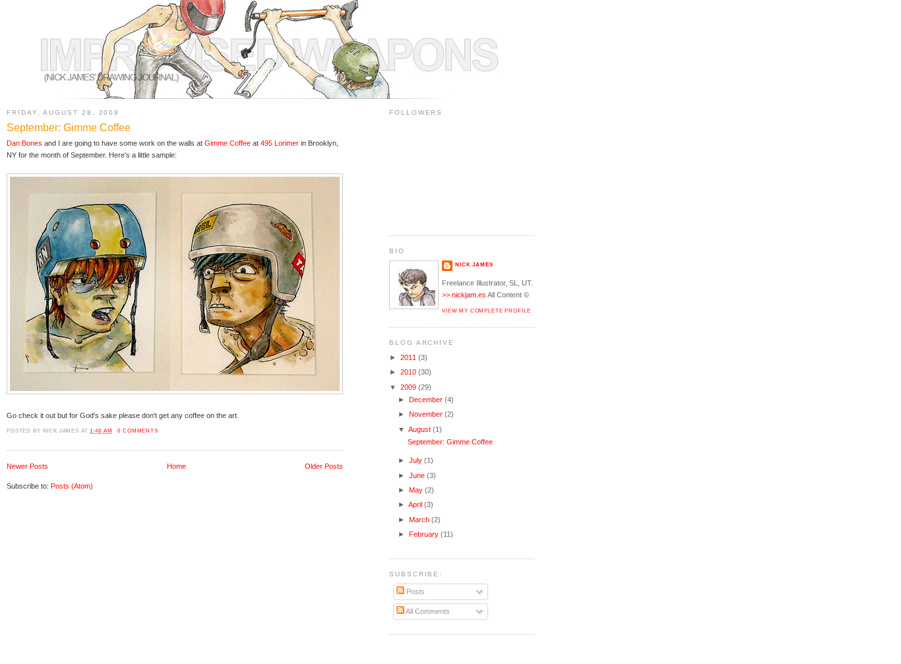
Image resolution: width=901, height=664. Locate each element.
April (416, 504)
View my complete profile (486, 310)
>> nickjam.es (464, 295)
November (427, 414)
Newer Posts (27, 466)
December (427, 400)
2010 (409, 372)
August (420, 429)
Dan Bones (24, 143)
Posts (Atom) (72, 486)
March (420, 520)
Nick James (474, 264)
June (418, 475)
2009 (409, 387)
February (425, 534)
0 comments (137, 430)
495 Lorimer (280, 143)
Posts (414, 591)
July (416, 460)
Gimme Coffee (227, 143)
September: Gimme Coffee (69, 127)
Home (176, 466)
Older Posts (324, 466)
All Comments (427, 611)
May (417, 490)
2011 (409, 357)
